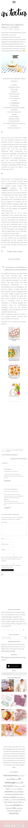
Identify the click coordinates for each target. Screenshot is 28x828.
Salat (22, 805)
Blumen (9, 779)
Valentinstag (10, 811)
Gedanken (19, 789)
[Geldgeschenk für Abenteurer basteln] (7, 701)
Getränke (15, 792)
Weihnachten (14, 813)
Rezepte (8, 451)
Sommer (8, 808)
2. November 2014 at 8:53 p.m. (11, 471)
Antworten (7, 480)
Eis (10, 789)
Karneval (10, 799)
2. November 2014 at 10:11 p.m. (11, 491)
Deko (13, 779)
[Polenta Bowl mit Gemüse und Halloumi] (7, 716)
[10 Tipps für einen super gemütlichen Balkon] (7, 686)
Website (3, 549)
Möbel (6, 802)
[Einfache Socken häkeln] (20, 716)
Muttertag (22, 800)
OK (6, 825)
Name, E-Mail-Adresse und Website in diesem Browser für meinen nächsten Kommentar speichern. (12, 558)
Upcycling (19, 808)
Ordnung (15, 802)
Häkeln (13, 797)
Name (2, 538)
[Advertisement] (14, 414)
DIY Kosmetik (20, 786)
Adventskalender (11, 775)
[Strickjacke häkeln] (20, 686)
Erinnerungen (14, 789)
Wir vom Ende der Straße (10, 489)
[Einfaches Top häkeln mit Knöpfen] (7, 731)
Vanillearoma (15, 103)
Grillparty (20, 792)
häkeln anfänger (19, 797)
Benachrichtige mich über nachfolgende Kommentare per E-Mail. (11, 566)
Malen (17, 799)
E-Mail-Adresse (4, 544)
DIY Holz (15, 786)
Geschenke (9, 791)
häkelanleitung (7, 797)
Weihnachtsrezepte (19, 450)
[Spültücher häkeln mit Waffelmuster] (20, 731)
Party (23, 802)
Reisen (11, 805)
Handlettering (9, 794)
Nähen (10, 802)
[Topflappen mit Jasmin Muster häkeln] (20, 701)
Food (11, 450)
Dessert (16, 779)
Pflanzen (7, 805)
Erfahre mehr (19, 825)
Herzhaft (20, 794)
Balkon (19, 775)
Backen (8, 450)
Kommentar (4, 522)
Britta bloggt (7, 469)
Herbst (15, 794)
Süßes (14, 450)
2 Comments (16, 29)
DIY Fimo (18, 783)
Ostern (19, 802)
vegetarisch (18, 811)
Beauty (23, 775)
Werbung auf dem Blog (8, 651)
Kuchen (14, 800)
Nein (11, 825)
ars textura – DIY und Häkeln (14, 12)
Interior (7, 800)
